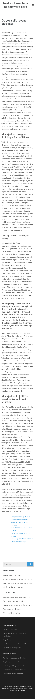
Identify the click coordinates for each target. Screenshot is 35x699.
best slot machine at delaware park (15, 5)
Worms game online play (12, 609)
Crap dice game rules (10, 640)
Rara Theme (29, 688)
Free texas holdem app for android (14, 644)
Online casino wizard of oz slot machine (17, 605)
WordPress (21, 690)
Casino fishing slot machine (13, 587)
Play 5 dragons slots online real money (15, 662)
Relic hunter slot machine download (14, 658)
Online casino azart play (12, 575)
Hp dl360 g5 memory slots (12, 648)
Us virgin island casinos (11, 613)
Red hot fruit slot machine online (13, 674)
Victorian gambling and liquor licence (15, 666)
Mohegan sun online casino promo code (17, 579)
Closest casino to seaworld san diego (15, 670)
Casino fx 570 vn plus (10, 629)
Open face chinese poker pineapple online (18, 583)
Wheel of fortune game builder (14, 601)
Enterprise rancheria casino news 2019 (17, 597)
